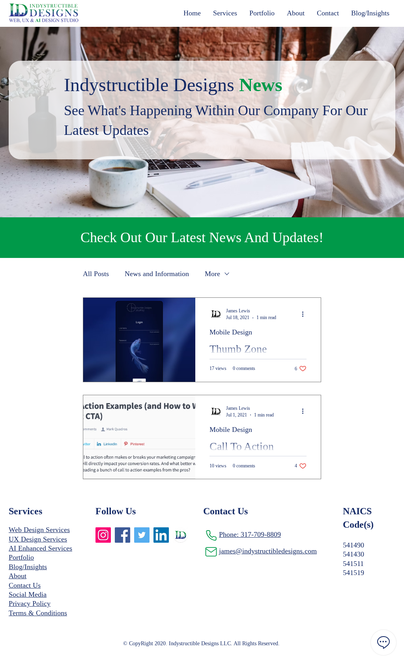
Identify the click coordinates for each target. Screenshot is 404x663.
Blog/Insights (28, 567)
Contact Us (25, 585)
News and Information (157, 274)
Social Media (28, 594)
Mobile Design (230, 332)
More (212, 274)
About (17, 576)
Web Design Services (39, 530)
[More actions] (305, 314)
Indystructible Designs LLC (200, 643)
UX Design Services (38, 539)
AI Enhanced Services (40, 548)
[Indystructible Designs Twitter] (142, 535)
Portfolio (21, 557)
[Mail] (211, 552)
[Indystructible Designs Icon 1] (180, 535)
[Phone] (211, 535)
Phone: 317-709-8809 (250, 534)
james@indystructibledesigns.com (268, 551)
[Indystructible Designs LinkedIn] (161, 535)
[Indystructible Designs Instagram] (103, 535)
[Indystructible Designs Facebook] (122, 535)
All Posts (96, 274)
